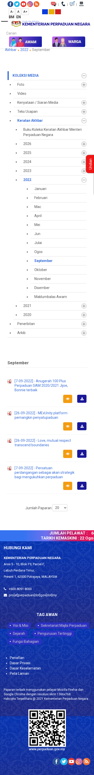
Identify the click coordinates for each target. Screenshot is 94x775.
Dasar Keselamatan (25, 668)
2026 (27, 144)
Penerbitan (26, 324)
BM (12, 17)
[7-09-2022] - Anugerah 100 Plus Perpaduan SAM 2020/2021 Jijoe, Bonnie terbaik (41, 385)
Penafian (17, 658)
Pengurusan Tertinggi (55, 634)
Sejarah (19, 634)
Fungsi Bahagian (26, 642)
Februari (40, 198)
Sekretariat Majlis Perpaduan (64, 626)
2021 (27, 306)
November (42, 279)
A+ (25, 12)
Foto (20, 84)
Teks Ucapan (27, 112)
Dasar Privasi (20, 663)
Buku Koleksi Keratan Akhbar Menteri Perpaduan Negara (52, 132)
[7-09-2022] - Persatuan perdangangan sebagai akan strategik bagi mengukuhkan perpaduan (44, 472)
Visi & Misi (20, 626)
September (43, 261)
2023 (27, 171)
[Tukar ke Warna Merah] (58, 12)
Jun (37, 234)
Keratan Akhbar (30, 120)
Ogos (38, 252)
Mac (37, 207)
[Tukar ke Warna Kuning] (51, 12)
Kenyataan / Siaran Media (37, 102)
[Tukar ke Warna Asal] (45, 12)
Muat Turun (83, 402)
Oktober (40, 270)
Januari (40, 189)
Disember (42, 288)
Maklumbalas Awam (50, 297)
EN (18, 17)
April (38, 216)
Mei (37, 225)
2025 (27, 153)
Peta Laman (19, 674)
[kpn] (50, 23)
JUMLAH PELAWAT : (66, 533)
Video (21, 94)
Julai (38, 243)
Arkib (21, 333)
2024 (27, 162)
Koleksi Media (26, 76)
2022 (24, 50)
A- (12, 12)
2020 (27, 315)
